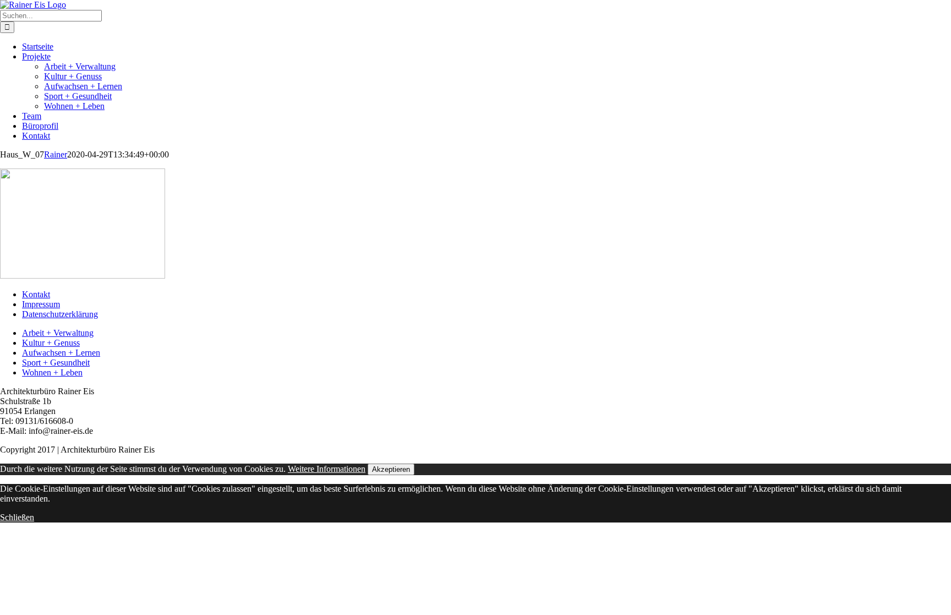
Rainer (55, 154)
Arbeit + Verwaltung (58, 333)
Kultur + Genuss (51, 342)
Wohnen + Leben (52, 372)
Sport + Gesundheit (56, 362)
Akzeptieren (391, 469)
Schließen (17, 517)
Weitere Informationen (326, 469)
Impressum (41, 304)
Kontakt (36, 294)
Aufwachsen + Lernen (61, 352)
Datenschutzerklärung (60, 314)
